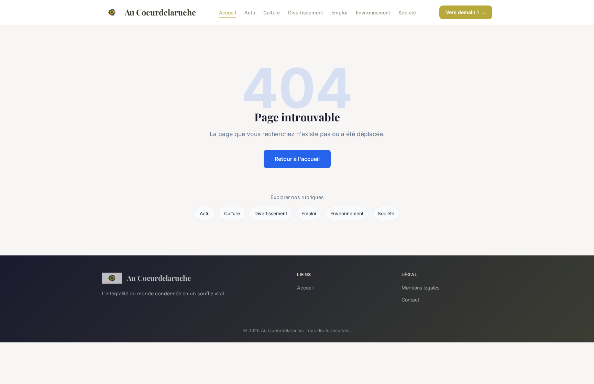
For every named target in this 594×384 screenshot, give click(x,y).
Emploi (339, 12)
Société (407, 12)
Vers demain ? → (466, 12)
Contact (410, 300)
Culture (271, 12)
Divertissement (305, 12)
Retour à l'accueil (297, 158)
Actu (249, 12)
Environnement (373, 12)
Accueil (227, 12)
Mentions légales (420, 287)
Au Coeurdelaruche (160, 12)
